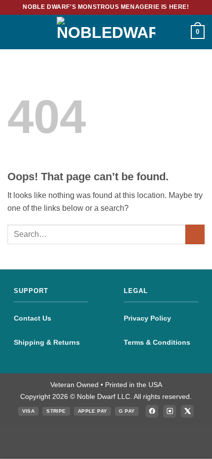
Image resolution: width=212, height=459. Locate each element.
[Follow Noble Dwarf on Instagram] (169, 411)
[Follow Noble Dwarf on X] (187, 411)
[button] (13, 32)
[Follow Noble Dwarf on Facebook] (151, 411)
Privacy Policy (147, 318)
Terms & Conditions (157, 342)
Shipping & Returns (47, 342)
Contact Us (32, 318)
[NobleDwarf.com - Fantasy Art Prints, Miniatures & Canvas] (106, 32)
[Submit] (195, 234)
